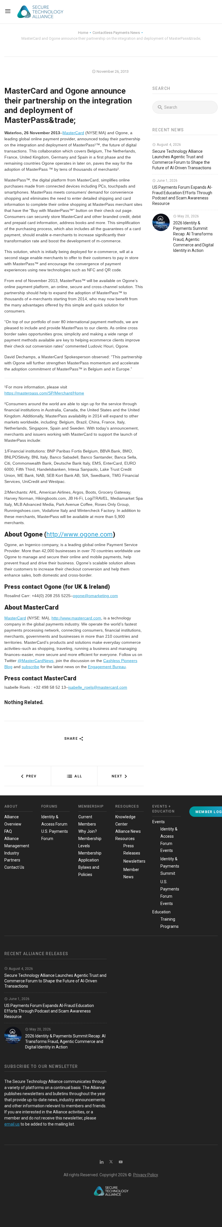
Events (158, 821)
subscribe (30, 666)
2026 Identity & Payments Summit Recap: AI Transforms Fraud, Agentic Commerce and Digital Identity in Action (65, 1041)
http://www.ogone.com (79, 534)
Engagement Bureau (107, 666)
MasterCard (73, 132)
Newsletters (134, 861)
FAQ (8, 831)
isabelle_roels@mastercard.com (97, 687)
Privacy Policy (145, 1175)
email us (12, 1124)
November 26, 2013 (112, 71)
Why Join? (87, 831)
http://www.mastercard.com (76, 618)
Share (71, 739)
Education (161, 912)
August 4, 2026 (168, 145)
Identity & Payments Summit (169, 866)
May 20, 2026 (188, 216)
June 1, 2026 (166, 181)
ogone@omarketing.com (95, 595)
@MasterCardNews (35, 660)
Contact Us (14, 867)
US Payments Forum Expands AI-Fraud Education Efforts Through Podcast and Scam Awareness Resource (49, 1011)
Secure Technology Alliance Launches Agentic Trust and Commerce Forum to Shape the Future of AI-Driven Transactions (55, 981)
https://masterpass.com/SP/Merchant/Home (44, 393)
